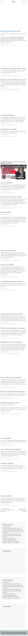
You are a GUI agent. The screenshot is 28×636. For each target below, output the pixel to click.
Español (25, 1)
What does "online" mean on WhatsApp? (11, 542)
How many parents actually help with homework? (13, 529)
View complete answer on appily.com (8, 387)
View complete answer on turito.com (8, 192)
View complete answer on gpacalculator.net (9, 277)
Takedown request (5, 43)
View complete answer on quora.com (8, 136)
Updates (25, 633)
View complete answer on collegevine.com (9, 289)
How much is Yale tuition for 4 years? (10, 541)
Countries (8, 33)
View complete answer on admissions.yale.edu (10, 398)
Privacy (21, 633)
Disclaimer (16, 633)
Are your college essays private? (9, 539)
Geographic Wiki (13, 33)
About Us (12, 633)
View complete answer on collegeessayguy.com (10, 89)
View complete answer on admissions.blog (9, 45)
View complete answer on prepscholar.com (9, 226)
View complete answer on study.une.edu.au (9, 505)
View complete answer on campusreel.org (9, 323)
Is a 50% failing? (6, 526)
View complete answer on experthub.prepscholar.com (11, 75)
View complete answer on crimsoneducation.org (10, 260)
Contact (7, 633)
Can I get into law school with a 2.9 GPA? (11, 528)
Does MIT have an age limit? (9, 538)
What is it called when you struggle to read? (12, 534)
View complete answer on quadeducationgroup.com (11, 353)
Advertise (3, 633)
